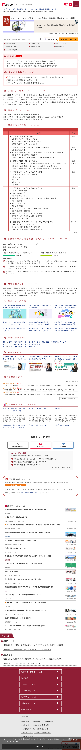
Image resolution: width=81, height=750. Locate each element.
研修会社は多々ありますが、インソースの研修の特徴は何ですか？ (36, 459)
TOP (5, 342)
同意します (40, 746)
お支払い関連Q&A (43, 732)
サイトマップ (27, 732)
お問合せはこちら (69, 39)
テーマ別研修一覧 (16, 344)
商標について (42, 729)
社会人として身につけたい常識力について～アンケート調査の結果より (32, 659)
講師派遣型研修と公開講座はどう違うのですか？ (30, 462)
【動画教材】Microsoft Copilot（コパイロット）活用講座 (27, 649)
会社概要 (26, 721)
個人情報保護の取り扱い (30, 492)
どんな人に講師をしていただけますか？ (27, 465)
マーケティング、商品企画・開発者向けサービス (47, 342)
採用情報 (50, 721)
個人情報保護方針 (41, 725)
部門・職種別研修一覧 (17, 342)
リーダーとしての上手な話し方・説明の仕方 (21, 663)
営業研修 (31, 346)
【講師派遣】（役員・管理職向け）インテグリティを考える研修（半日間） (34, 645)
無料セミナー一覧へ (68, 398)
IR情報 (37, 721)
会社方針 (26, 725)
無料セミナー (27, 736)
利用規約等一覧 (28, 729)
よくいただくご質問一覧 (60, 467)
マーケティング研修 (32, 344)
